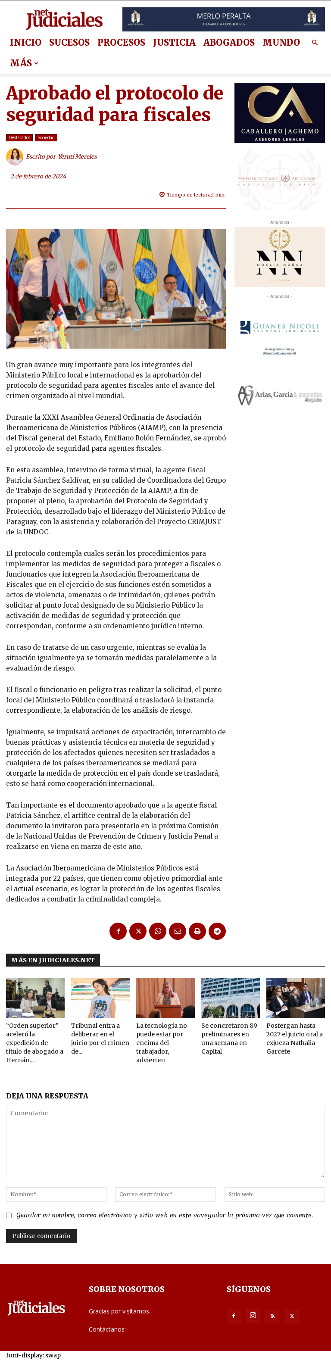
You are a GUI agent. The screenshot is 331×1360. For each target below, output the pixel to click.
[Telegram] (217, 931)
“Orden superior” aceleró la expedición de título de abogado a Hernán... (34, 1043)
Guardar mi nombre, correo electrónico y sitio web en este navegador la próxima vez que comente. (164, 1215)
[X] (138, 931)
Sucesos (69, 42)
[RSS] (272, 1316)
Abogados (229, 42)
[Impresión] (197, 931)
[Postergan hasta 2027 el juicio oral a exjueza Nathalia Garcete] (295, 998)
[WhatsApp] (157, 931)
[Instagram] (253, 1316)
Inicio (25, 42)
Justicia (174, 42)
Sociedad (46, 137)
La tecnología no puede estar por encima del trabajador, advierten (161, 1043)
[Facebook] (118, 931)
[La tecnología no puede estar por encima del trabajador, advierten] (165, 998)
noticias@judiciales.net (159, 1329)
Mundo (281, 42)
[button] (314, 43)
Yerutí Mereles (77, 156)
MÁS (21, 63)
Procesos (121, 42)
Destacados (19, 137)
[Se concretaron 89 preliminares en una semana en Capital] (230, 998)
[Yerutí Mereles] (16, 156)
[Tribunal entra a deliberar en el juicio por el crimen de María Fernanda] (100, 998)
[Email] (177, 931)
